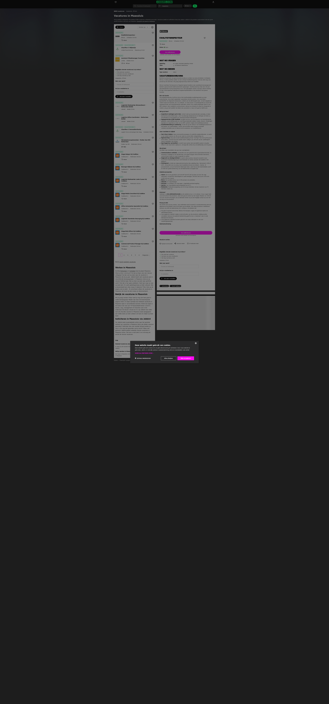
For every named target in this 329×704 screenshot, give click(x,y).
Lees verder (186, 350)
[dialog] (164, 352)
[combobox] (196, 343)
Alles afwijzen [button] (168, 358)
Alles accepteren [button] (186, 358)
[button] (164, 353)
